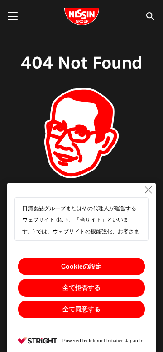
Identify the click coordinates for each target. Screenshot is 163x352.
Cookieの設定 (81, 266)
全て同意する (81, 309)
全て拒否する (81, 287)
